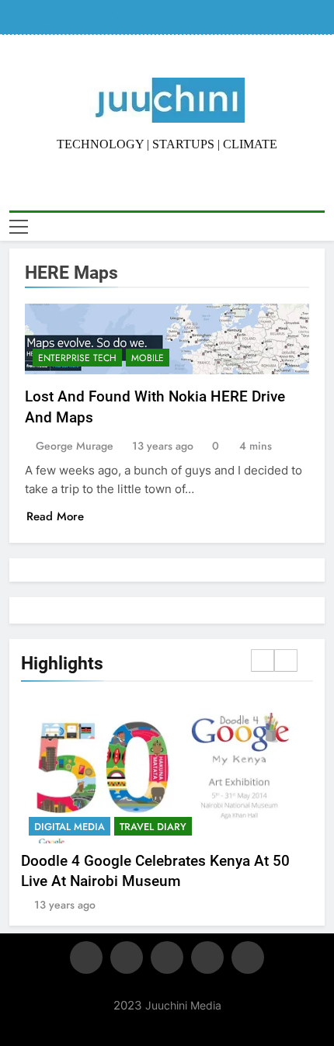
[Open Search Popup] (320, 226)
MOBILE (147, 358)
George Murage (74, 445)
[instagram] (126, 957)
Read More (55, 516)
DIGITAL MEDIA (69, 826)
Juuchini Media (183, 1005)
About (56, 17)
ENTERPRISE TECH (77, 358)
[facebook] (86, 957)
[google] (207, 957)
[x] (167, 957)
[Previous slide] (262, 660)
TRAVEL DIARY (153, 826)
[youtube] (247, 957)
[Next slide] (285, 660)
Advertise (103, 17)
